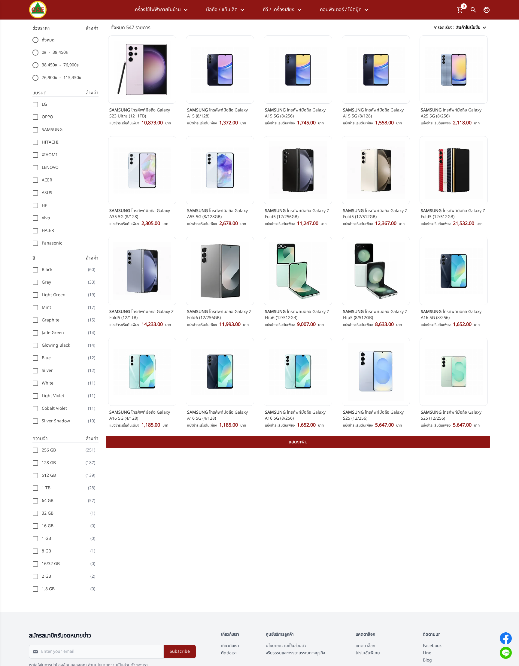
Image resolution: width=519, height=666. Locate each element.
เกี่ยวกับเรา (230, 646)
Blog (427, 660)
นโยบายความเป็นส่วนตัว (286, 646)
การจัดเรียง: (457, 27)
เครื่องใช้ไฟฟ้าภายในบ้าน (157, 9)
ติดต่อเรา (229, 653)
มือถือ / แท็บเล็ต (222, 9)
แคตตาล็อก (365, 646)
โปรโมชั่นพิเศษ (368, 653)
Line (427, 653)
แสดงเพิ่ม (298, 442)
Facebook (432, 646)
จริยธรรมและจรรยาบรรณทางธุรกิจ (295, 653)
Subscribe (180, 651)
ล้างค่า (92, 28)
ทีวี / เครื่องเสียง (279, 9)
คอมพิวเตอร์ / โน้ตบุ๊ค (341, 9)
